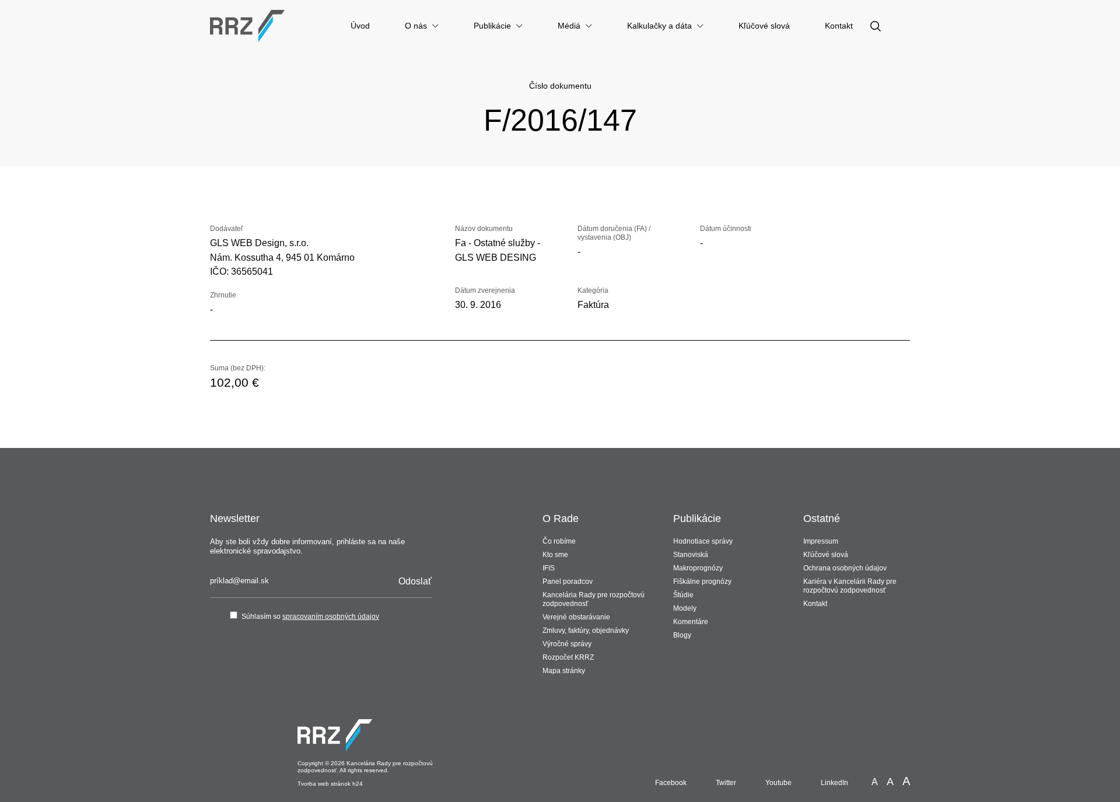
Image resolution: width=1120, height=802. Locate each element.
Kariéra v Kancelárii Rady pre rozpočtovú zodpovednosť (850, 585)
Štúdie (683, 595)
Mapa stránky (563, 671)
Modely (684, 608)
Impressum (820, 541)
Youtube (778, 783)
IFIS (548, 568)
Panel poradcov (567, 581)
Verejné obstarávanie (576, 617)
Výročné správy (567, 644)
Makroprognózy (698, 568)
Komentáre (690, 622)
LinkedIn (834, 783)
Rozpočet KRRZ (568, 657)
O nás (416, 25)
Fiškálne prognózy (702, 581)
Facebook (671, 783)
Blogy (682, 635)
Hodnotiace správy (703, 541)
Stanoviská (690, 555)
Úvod (360, 25)
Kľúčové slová (764, 25)
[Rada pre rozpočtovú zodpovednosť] (247, 26)
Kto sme (555, 555)
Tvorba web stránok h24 (330, 783)
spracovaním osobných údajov (330, 616)
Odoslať (415, 581)
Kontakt (839, 25)
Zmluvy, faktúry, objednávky (585, 630)
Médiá (569, 25)
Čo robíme (559, 541)
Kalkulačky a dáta (659, 25)
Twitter (726, 783)
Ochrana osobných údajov (845, 568)
